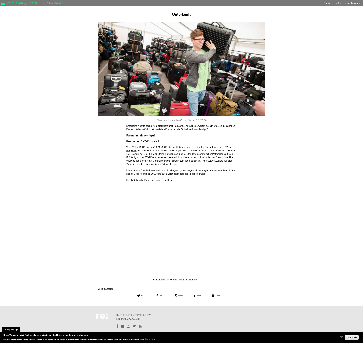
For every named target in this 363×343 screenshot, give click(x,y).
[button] (144, 295)
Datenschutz (204, 279)
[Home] (18, 3)
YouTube (140, 326)
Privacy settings (11, 330)
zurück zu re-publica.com (347, 3)
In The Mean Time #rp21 (133, 315)
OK (341, 337)
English (327, 3)
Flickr (122, 326)
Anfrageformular (197, 174)
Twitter (134, 326)
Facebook (117, 326)
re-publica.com (128, 318)
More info (150, 339)
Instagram (128, 326)
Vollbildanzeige (105, 289)
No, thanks (351, 337)
